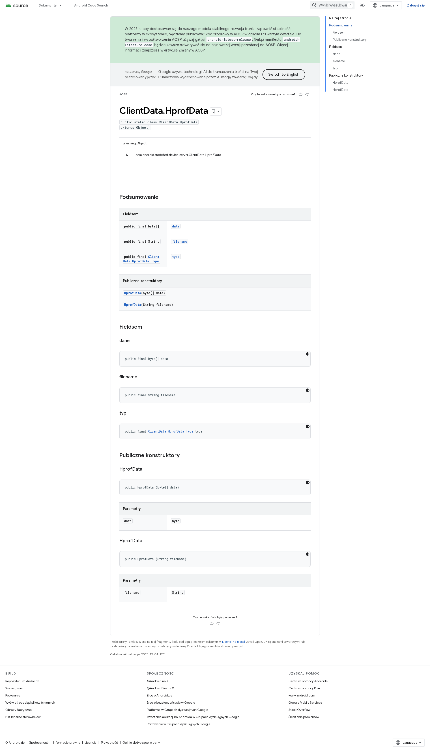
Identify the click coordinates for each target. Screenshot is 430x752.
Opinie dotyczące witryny (141, 742)
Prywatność (109, 742)
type (176, 257)
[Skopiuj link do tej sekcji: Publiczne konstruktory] (184, 455)
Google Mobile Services (305, 703)
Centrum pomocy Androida (308, 681)
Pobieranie (12, 695)
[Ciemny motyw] (307, 354)
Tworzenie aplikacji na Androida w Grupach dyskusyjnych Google (193, 717)
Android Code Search (91, 5)
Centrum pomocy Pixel (304, 688)
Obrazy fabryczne (18, 710)
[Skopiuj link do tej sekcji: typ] (130, 413)
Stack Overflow (299, 710)
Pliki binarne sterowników (23, 717)
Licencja (91, 742)
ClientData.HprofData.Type (141, 259)
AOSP (123, 94)
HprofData (132, 293)
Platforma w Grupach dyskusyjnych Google (177, 710)
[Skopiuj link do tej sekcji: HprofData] (146, 469)
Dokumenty (48, 5)
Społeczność (39, 742)
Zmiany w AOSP (191, 50)
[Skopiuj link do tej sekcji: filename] (141, 377)
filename (179, 241)
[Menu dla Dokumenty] (63, 5)
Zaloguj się (416, 5)
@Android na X (157, 681)
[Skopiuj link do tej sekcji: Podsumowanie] (162, 197)
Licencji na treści (233, 642)
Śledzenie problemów (303, 717)
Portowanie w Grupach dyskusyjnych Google (178, 724)
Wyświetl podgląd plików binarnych (30, 703)
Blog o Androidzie (159, 695)
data (175, 226)
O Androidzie (15, 742)
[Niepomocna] (307, 94)
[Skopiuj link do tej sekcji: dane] (134, 341)
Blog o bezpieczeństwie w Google (171, 703)
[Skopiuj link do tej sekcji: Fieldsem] (146, 327)
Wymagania (14, 688)
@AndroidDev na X (160, 688)
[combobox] (332, 5)
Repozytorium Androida (22, 681)
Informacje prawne (66, 742)
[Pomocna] (300, 94)
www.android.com (301, 695)
